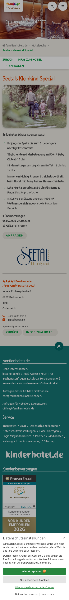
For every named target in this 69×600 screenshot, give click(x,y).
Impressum (48, 594)
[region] (34, 553)
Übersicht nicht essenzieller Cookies (34, 587)
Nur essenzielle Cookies (34, 579)
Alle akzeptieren (32, 571)
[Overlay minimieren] (64, 538)
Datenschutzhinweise (26, 594)
